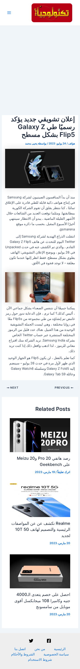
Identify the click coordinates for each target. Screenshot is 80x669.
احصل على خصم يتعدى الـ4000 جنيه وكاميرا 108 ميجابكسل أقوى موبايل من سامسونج (42, 600)
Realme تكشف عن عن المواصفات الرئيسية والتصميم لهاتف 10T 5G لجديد (40, 529)
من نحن (39, 649)
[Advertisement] (40, 68)
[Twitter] (31, 640)
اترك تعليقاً (63, 472)
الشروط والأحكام (23, 654)
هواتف (71, 143)
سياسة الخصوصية (56, 654)
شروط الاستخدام (40, 660)
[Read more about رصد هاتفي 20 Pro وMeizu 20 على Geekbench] (40, 435)
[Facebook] (49, 640)
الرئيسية (60, 649)
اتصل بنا (20, 649)
